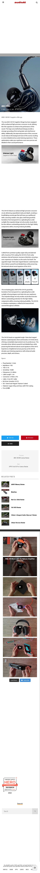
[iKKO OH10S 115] (20, 334)
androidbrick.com (10, 785)
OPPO (16, 869)
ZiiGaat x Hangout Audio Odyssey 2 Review (24, 515)
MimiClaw (14, 492)
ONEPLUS (5, 869)
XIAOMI (11, 869)
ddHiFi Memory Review (17, 484)
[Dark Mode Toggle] (34, 867)
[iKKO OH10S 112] (20, 165)
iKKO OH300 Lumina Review (21, 457)
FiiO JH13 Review (16, 507)
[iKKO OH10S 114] (20, 286)
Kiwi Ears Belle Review (17, 500)
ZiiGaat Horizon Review (18, 523)
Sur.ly (13, 789)
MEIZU (27, 869)
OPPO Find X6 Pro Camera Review (18, 465)
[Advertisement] (20, 29)
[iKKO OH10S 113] (20, 249)
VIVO (32, 869)
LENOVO (22, 869)
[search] (35, 811)
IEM (4, 109)
